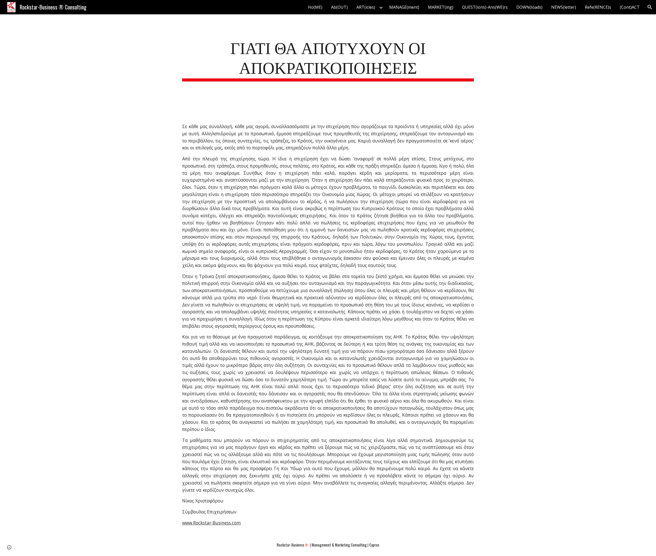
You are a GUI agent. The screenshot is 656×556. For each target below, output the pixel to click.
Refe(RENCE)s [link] (598, 7)
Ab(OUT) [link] (339, 7)
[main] (328, 59)
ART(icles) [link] (365, 7)
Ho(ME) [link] (315, 7)
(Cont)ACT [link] (630, 7)
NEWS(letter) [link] (563, 7)
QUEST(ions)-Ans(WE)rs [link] (485, 7)
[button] (650, 7)
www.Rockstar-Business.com (211, 523)
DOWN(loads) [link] (529, 7)
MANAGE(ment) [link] (404, 7)
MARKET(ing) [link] (440, 7)
